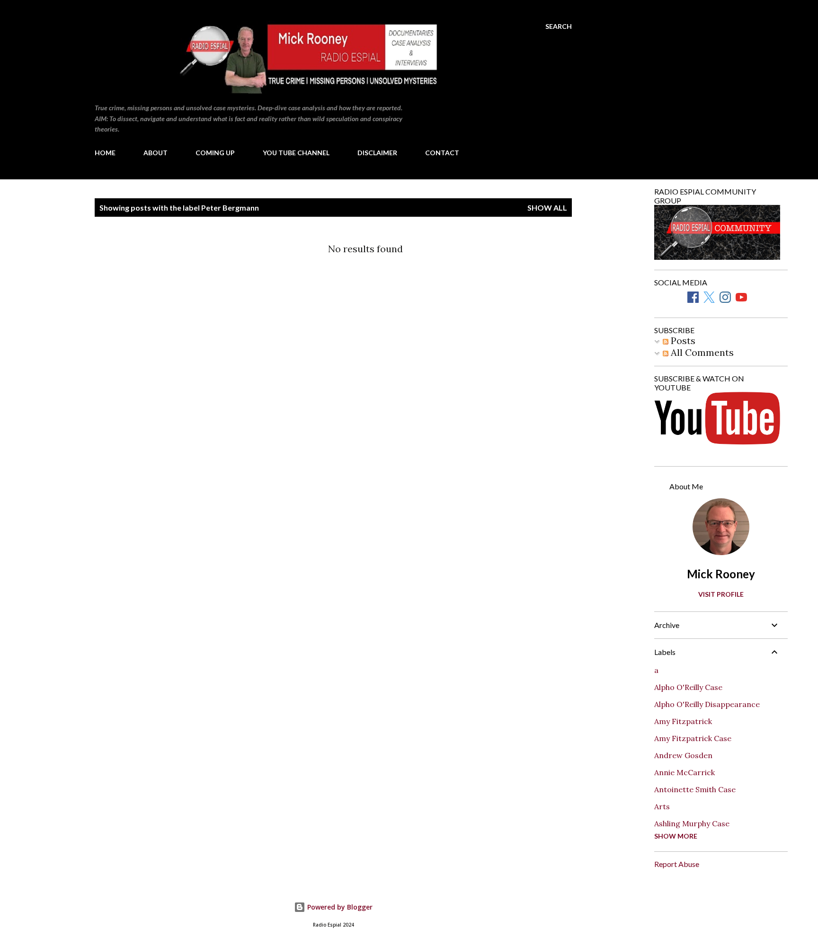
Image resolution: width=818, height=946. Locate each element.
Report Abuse (676, 863)
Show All (547, 207)
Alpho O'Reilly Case (688, 687)
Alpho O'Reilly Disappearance (707, 704)
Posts (681, 340)
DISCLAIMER (377, 153)
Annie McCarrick (684, 772)
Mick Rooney (721, 574)
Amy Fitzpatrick (683, 721)
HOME (105, 153)
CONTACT (442, 153)
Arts (662, 806)
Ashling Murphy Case (691, 823)
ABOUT (155, 153)
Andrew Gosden (683, 755)
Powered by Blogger (339, 906)
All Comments (701, 352)
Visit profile (721, 594)
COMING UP (215, 153)
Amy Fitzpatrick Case (692, 738)
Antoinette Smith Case (695, 789)
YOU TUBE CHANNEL (296, 153)
